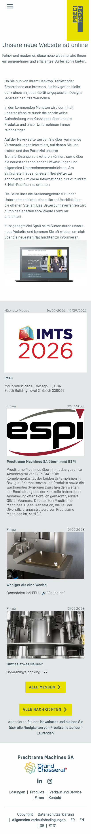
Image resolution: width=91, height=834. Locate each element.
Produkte (37, 792)
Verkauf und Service (65, 792)
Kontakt (55, 798)
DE (42, 826)
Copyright (25, 814)
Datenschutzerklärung (56, 814)
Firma (11, 406)
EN (82, 820)
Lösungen (17, 792)
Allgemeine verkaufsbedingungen (39, 820)
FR (72, 820)
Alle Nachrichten (42, 709)
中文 (52, 826)
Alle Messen (42, 687)
